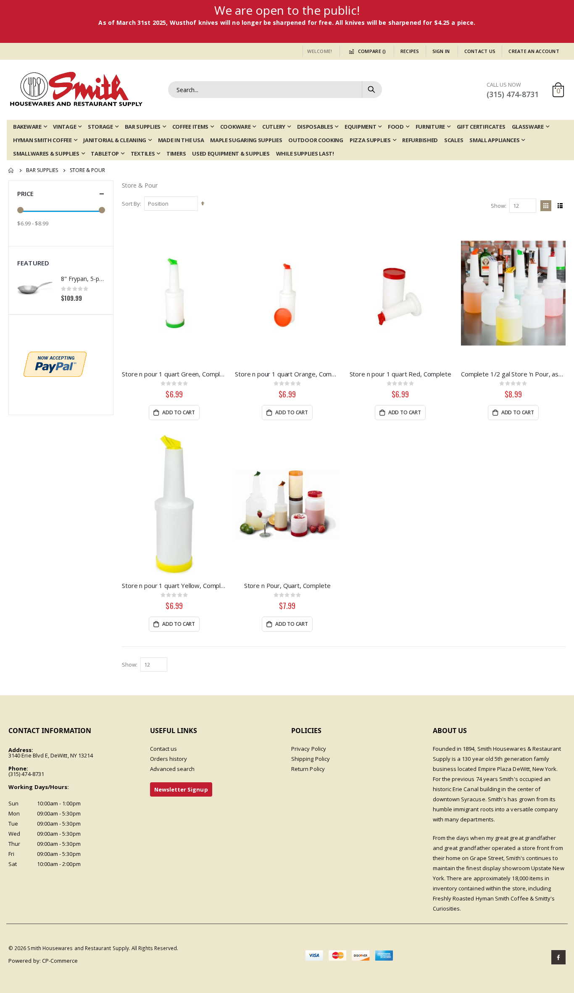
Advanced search (172, 769)
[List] (560, 205)
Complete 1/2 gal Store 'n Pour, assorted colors (513, 374)
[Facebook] (558, 957)
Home (11, 170)
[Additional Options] (55, 364)
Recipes (409, 51)
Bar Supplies (42, 170)
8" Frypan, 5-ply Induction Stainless (83, 279)
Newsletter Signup (181, 789)
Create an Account (533, 51)
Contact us (163, 748)
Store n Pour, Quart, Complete (287, 585)
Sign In (441, 51)
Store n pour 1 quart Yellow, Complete (174, 585)
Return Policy (308, 769)
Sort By (131, 203)
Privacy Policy (308, 748)
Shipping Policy (310, 759)
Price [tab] (25, 193)
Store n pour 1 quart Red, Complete (400, 374)
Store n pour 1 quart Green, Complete (174, 374)
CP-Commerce (60, 960)
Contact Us (480, 51)
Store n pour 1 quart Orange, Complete (287, 374)
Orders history (168, 759)
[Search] (371, 89)
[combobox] (275, 89)
